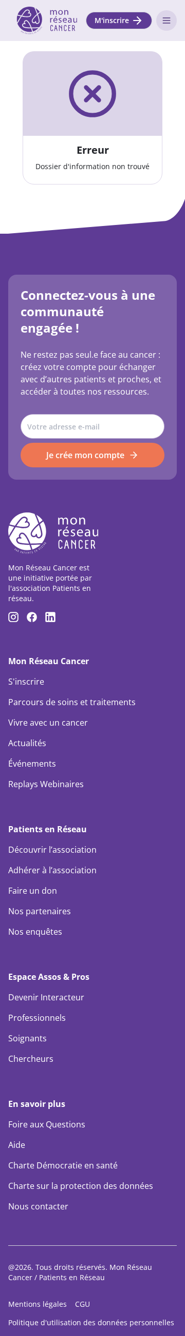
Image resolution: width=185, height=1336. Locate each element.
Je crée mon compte (85, 455)
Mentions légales (37, 1304)
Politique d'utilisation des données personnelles (91, 1322)
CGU (82, 1304)
